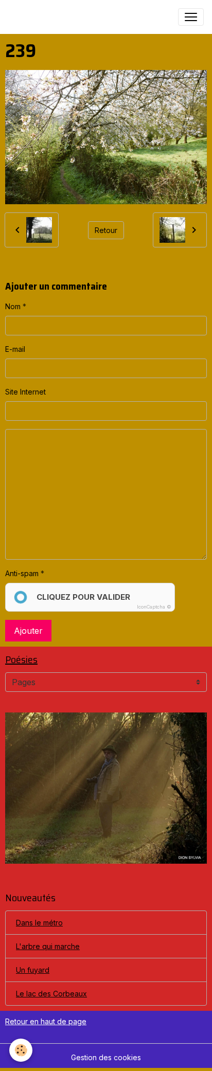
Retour (106, 230)
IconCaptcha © (154, 607)
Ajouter (28, 631)
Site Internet (25, 391)
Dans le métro (39, 922)
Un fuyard (32, 970)
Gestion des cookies (106, 1057)
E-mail (15, 349)
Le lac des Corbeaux (51, 993)
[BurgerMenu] (191, 17)
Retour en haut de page (45, 1021)
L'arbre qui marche (48, 946)
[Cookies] (20, 1050)
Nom (13, 306)
